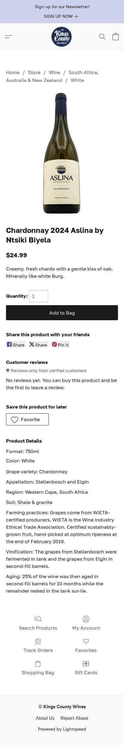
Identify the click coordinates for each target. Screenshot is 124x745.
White (77, 80)
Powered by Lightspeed (62, 728)
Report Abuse (74, 718)
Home (13, 72)
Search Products (38, 628)
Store (34, 72)
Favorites (86, 650)
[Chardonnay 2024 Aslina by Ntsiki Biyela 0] (62, 153)
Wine (54, 72)
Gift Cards (86, 672)
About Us (45, 718)
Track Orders (38, 650)
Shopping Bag (38, 672)
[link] (62, 16)
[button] (62, 36)
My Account (86, 628)
